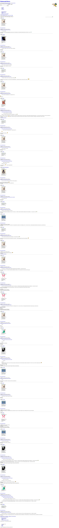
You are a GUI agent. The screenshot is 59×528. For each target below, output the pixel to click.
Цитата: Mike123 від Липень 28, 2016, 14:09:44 (5, 110)
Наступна (10, 15)
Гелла (3, 81)
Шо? (3, 484)
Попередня (4, 15)
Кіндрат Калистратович (6, 167)
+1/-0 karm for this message (3, 117)
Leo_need (4, 367)
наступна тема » (6, 14)
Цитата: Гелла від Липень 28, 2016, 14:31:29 (5, 127)
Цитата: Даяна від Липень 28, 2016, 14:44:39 (5, 323)
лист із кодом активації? (7, 3)
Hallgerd (4, 444)
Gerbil (3, 98)
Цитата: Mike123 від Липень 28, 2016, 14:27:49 (5, 63)
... (7, 15)
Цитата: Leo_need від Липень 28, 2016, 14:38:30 (5, 304)
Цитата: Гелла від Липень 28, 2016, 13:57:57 (5, 179)
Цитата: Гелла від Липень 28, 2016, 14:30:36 (5, 209)
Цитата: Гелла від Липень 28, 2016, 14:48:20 (5, 338)
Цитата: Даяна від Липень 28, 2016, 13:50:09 (7, 359)
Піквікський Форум (5, 1)
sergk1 (3, 68)
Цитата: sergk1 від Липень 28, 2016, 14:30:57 (5, 93)
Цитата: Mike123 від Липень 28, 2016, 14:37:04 (5, 235)
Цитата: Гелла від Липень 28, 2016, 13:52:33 (5, 358)
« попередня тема (2, 14)
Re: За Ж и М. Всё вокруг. (2, 61)
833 (8, 15)
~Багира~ (4, 34)
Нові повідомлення (13, 516)
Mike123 (4, 201)
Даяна (3, 412)
